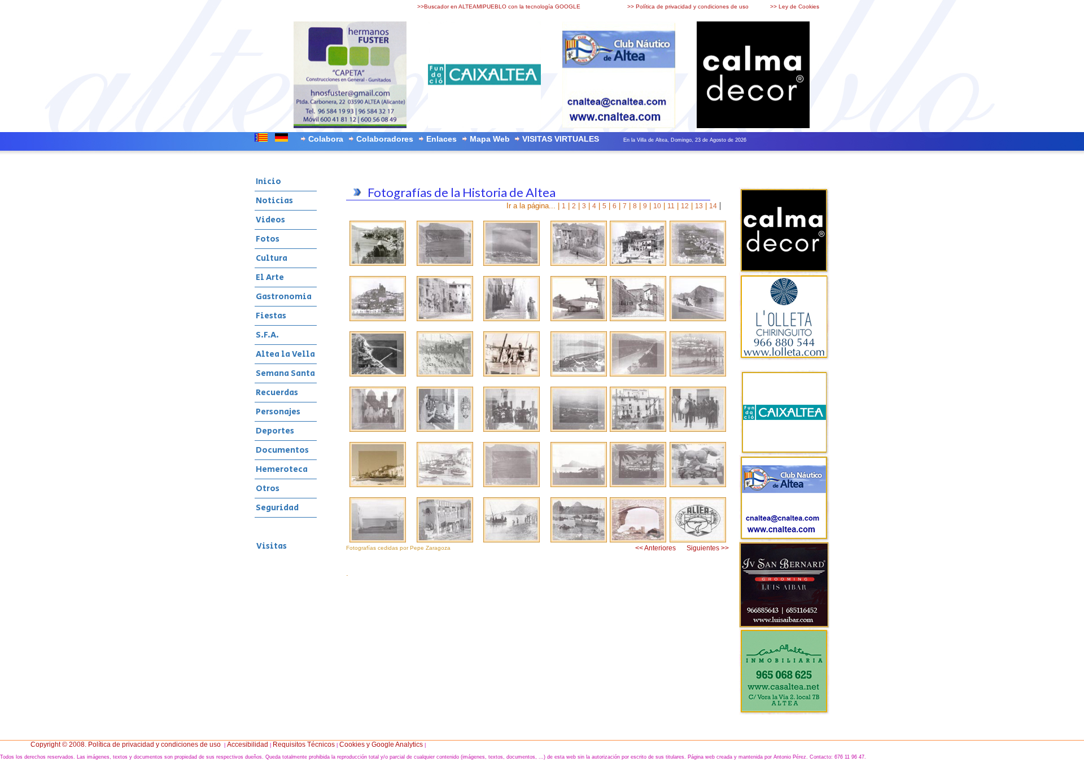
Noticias (274, 201)
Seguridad (277, 508)
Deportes (275, 431)
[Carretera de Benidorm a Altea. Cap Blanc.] (638, 374)
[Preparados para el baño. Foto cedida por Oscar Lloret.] (511, 374)
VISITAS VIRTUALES (560, 138)
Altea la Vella (285, 354)
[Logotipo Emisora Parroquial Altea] (698, 540)
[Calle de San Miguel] (377, 430)
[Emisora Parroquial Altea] (445, 430)
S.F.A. (267, 335)
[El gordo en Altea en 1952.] (377, 485)
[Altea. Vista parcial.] (698, 374)
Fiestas (271, 316)
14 (713, 206)
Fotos (267, 239)
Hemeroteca (282, 469)
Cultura (271, 258)
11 (671, 206)
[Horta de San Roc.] (578, 430)
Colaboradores (384, 138)
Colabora (325, 138)
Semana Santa (285, 373)
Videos (270, 220)
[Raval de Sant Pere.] (638, 430)
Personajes (278, 412)
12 (685, 206)
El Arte (270, 277)
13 (699, 206)
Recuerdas (277, 393)
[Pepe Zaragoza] (377, 264)
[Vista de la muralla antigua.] (638, 485)
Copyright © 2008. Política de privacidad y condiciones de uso (125, 744)
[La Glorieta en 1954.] (377, 540)
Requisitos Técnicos (304, 744)
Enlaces (441, 138)
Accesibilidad (247, 744)
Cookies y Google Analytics (381, 744)
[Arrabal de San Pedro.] (445, 485)
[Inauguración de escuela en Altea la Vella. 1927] (511, 430)
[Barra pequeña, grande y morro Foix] (511, 485)
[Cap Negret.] (578, 485)
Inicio (268, 181)
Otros (267, 488)
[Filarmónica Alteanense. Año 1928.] (698, 430)
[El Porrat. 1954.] (698, 485)
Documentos (282, 450)
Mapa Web (490, 138)
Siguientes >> (708, 548)
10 (657, 206)
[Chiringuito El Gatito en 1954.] (578, 374)
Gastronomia (284, 297)
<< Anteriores (655, 548)
